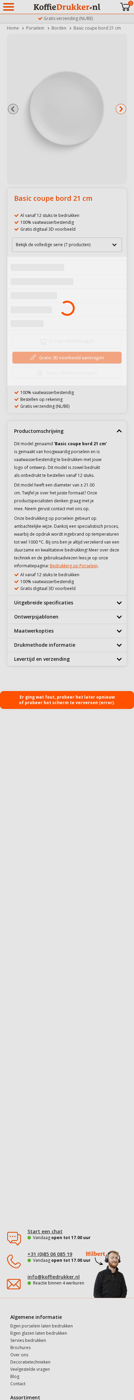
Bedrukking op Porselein (74, 566)
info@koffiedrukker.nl (53, 1276)
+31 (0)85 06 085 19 (49, 1254)
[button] (13, 109)
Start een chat (45, 1231)
